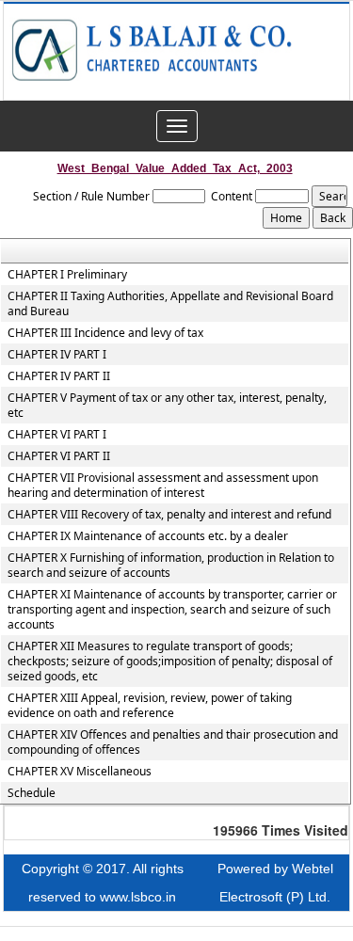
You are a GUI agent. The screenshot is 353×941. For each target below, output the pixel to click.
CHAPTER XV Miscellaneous (80, 771)
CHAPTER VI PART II (59, 456)
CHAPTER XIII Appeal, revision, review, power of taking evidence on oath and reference (150, 706)
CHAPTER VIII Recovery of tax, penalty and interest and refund (169, 514)
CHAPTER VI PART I (57, 434)
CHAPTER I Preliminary (67, 274)
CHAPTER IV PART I (57, 354)
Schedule (32, 793)
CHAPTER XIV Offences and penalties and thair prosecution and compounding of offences (173, 742)
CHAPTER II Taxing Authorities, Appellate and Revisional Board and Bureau (170, 304)
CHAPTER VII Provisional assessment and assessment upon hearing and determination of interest (163, 485)
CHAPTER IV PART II (59, 376)
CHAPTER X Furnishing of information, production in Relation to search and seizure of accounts (171, 565)
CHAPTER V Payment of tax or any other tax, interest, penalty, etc (167, 406)
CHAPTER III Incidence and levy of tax (105, 333)
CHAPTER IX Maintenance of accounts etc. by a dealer (148, 536)
